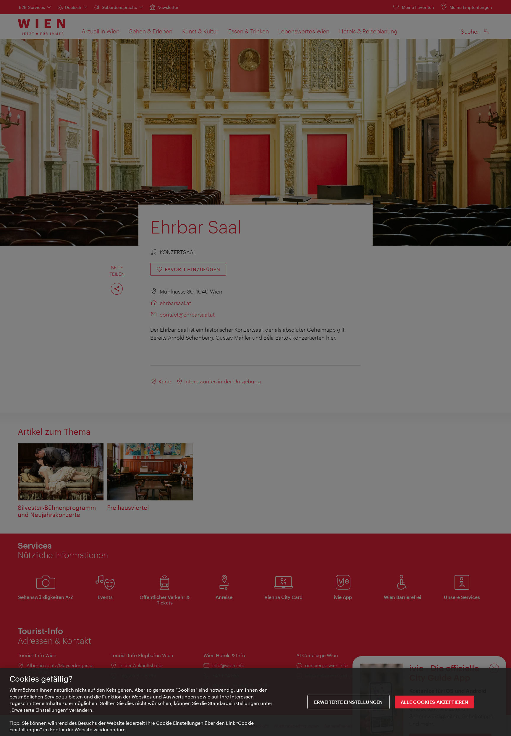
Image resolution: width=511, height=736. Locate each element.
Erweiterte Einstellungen (348, 702)
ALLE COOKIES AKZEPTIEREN (434, 702)
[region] (255, 702)
